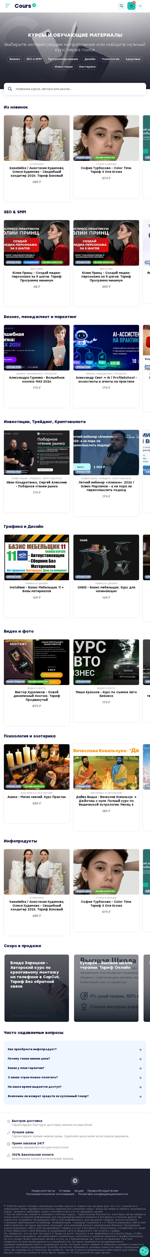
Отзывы (65, 1190)
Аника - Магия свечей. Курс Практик (36, 797)
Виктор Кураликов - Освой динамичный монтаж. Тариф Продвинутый (36, 696)
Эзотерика (87, 66)
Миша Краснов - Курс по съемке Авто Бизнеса (106, 694)
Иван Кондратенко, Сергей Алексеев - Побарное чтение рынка (37, 484)
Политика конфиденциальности (103, 1194)
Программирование (63, 59)
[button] (144, 1251)
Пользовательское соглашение (50, 1194)
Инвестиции (64, 66)
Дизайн (90, 59)
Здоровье (133, 59)
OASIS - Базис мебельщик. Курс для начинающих (106, 589)
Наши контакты (43, 1190)
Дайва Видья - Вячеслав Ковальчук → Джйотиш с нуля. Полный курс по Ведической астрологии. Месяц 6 (106, 800)
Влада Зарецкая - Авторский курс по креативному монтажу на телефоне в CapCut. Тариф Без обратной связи (35, 974)
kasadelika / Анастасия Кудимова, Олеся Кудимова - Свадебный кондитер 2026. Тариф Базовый (37, 172)
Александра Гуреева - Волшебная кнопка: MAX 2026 (36, 379)
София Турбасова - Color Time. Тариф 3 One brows (106, 170)
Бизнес (15, 59)
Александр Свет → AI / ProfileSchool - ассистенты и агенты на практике (106, 379)
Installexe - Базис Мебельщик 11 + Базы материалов (37, 589)
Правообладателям (103, 1190)
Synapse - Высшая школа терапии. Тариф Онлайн (106, 965)
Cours (25, 6)
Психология (110, 59)
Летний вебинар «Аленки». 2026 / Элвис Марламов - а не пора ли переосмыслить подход (106, 486)
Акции (79, 1190)
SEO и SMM (34, 59)
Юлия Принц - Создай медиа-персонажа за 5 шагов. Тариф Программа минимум (37, 276)
